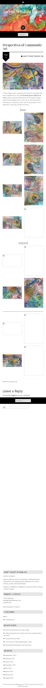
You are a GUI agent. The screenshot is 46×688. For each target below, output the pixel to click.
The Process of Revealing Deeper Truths (19, 642)
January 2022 (9, 662)
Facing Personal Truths (13, 639)
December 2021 (10, 665)
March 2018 (9, 675)
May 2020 (8, 668)
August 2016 (9, 678)
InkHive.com (18, 684)
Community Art (12, 381)
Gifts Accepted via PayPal (11, 607)
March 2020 (9, 671)
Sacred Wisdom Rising (23, 11)
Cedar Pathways (8, 598)
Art (6, 616)
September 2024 (10, 655)
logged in (14, 395)
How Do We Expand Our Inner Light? (17, 630)
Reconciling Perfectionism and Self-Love (18, 645)
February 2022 (10, 658)
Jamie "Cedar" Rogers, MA (33, 56)
